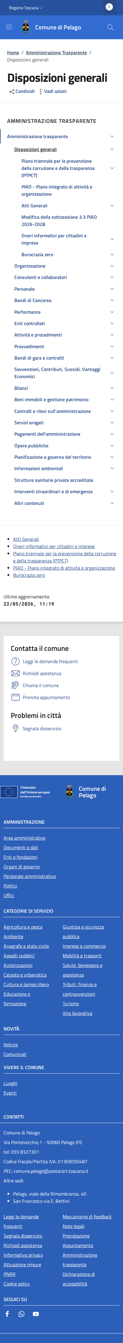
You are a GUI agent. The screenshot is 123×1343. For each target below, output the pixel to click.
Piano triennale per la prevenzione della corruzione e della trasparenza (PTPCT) (64, 557)
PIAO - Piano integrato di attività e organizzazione (64, 567)
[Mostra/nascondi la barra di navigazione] (9, 27)
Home (13, 52)
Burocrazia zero (29, 575)
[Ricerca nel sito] (110, 27)
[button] (26, 7)
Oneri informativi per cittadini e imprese (54, 546)
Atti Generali (26, 539)
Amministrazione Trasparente (56, 52)
